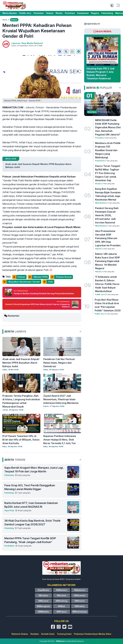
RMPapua (62, 611)
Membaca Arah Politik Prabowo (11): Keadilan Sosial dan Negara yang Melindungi (107, 150)
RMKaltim (80, 606)
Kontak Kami (47, 634)
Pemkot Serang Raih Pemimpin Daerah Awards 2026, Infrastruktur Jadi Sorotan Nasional (106, 215)
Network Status (20, 634)
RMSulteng (61, 601)
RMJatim (61, 595)
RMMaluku (43, 611)
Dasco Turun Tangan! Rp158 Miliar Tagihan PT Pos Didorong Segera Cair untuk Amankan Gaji (107, 173)
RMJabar (43, 595)
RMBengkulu (43, 606)
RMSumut (43, 601)
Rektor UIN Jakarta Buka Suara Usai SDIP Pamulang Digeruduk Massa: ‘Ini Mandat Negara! (107, 261)
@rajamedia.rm (92, 23)
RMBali (61, 606)
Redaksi (34, 634)
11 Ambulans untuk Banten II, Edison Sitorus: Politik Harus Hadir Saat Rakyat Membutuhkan (107, 284)
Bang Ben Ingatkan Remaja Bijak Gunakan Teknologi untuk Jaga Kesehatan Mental (108, 194)
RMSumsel (79, 595)
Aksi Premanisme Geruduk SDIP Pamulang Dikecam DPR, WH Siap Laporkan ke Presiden (108, 238)
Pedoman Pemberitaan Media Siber (92, 634)
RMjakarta (79, 590)
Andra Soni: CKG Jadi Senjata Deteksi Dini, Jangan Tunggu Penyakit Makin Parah (102, 104)
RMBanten (61, 590)
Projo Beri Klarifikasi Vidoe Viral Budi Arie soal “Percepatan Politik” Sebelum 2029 (108, 305)
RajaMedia (43, 590)
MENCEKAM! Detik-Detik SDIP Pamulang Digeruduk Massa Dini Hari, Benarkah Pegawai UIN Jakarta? (108, 127)
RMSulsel (80, 601)
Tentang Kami (64, 634)
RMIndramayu (79, 611)
